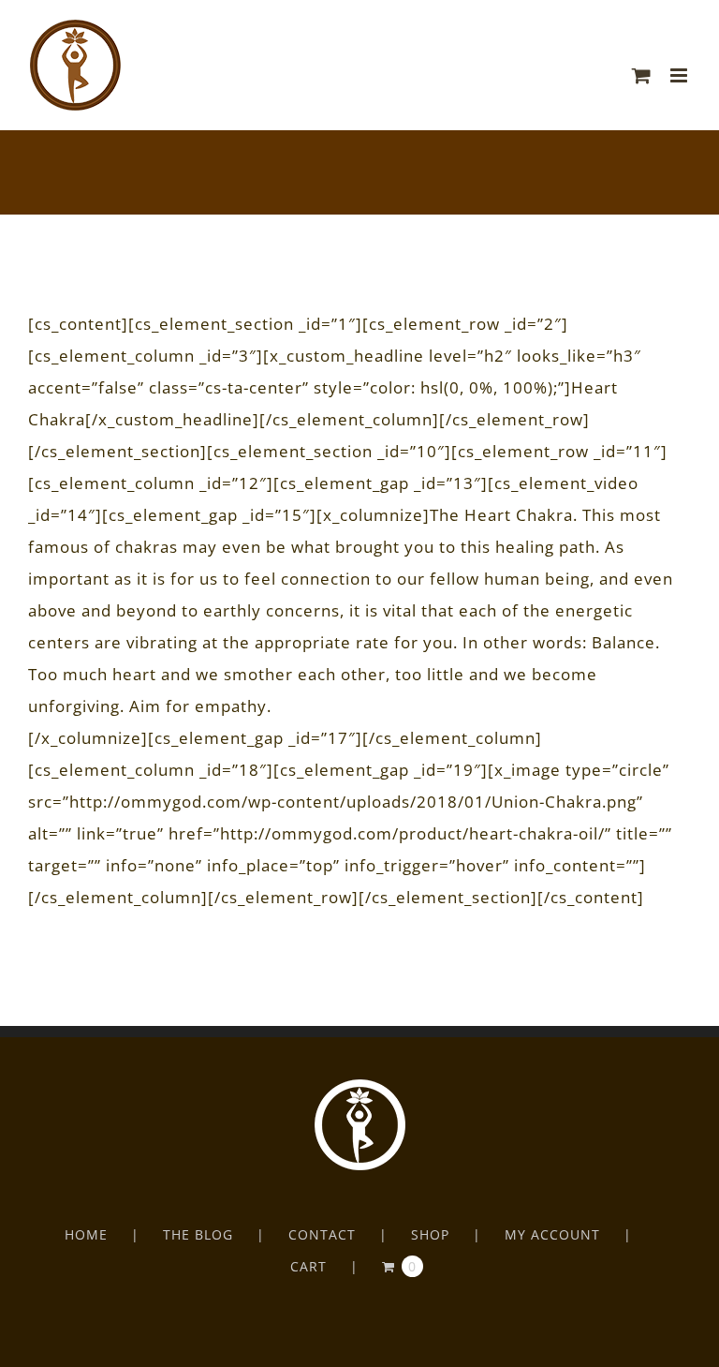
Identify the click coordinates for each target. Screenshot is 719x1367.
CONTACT (322, 1234)
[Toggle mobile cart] (642, 75)
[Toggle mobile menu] (680, 75)
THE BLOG (198, 1234)
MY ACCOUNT (552, 1234)
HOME (86, 1234)
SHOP (430, 1234)
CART (308, 1266)
